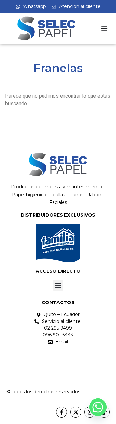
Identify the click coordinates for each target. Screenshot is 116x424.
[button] (58, 285)
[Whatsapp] (98, 407)
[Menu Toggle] (104, 28)
